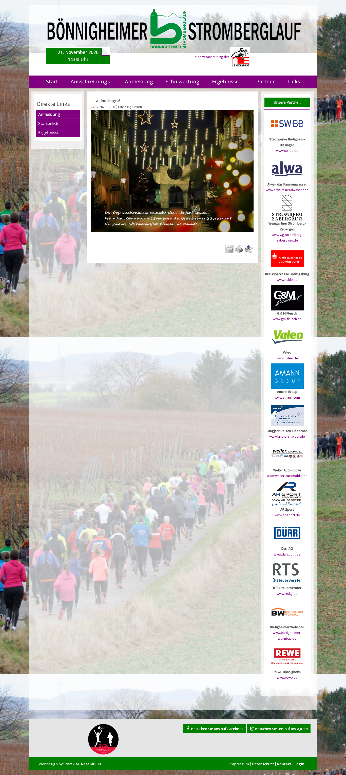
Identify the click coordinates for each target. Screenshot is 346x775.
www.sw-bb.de (287, 150)
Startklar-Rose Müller (82, 763)
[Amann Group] (287, 376)
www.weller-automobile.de (287, 475)
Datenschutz (263, 763)
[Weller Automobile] (287, 454)
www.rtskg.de (287, 593)
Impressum (239, 763)
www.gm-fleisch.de (287, 319)
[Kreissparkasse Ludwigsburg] (287, 258)
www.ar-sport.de (287, 515)
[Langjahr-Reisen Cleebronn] (287, 415)
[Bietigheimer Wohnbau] (287, 611)
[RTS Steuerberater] (287, 572)
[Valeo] (287, 336)
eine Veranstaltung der (212, 56)
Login (299, 763)
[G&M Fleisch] (287, 297)
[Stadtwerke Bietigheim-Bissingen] (287, 123)
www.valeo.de (287, 358)
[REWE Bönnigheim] (287, 656)
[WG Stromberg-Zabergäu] (287, 207)
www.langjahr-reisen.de (287, 436)
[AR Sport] (287, 493)
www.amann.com (287, 397)
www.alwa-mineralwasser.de (287, 190)
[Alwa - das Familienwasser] (287, 168)
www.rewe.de (287, 677)
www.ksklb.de (287, 279)
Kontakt (284, 763)
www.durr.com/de (287, 554)
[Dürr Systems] (287, 532)
